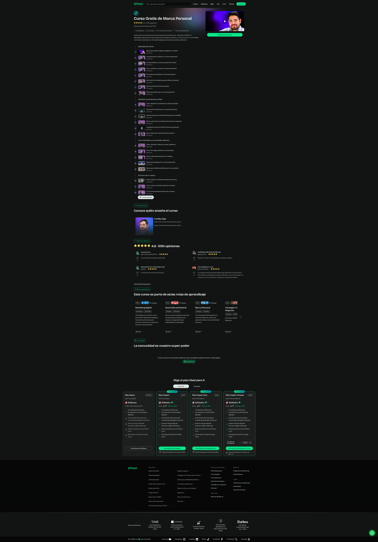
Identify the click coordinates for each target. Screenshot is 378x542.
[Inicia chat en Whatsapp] (372, 533)
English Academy (183, 471)
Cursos (195, 4)
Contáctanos (238, 474)
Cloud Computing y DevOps (158, 505)
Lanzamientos (216, 478)
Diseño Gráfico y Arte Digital (186, 488)
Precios (231, 4)
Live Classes (215, 474)
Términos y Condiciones (241, 483)
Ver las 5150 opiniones (142, 284)
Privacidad (237, 486)
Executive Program (217, 481)
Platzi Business (216, 471)
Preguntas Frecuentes (241, 471)
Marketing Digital (154, 475)
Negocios (180, 492)
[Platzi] (138, 4)
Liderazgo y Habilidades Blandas (188, 479)
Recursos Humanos (183, 497)
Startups (180, 501)
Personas (181, 386)
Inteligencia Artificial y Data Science (189, 475)
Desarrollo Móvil (154, 488)
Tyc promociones (239, 490)
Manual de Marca (217, 497)
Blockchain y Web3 (155, 497)
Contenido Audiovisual (184, 484)
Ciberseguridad (154, 479)
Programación (153, 492)
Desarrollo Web (154, 471)
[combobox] (168, 4)
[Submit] (147, 4)
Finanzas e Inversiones (156, 501)
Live (218, 4)
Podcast (214, 488)
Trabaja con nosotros (218, 485)
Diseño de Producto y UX (157, 484)
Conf (224, 4)
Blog (212, 4)
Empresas (204, 4)
